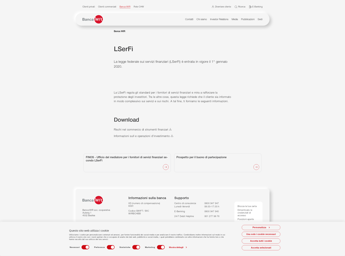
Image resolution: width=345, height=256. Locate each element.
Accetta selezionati (261, 248)
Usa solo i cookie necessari (261, 234)
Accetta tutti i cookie (261, 241)
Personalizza (259, 227)
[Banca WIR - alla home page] (92, 19)
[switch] (108, 246)
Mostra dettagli (176, 247)
